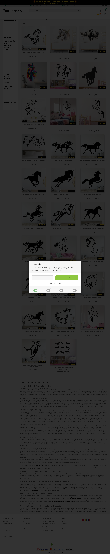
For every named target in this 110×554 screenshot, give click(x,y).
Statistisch (74, 288)
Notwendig (35, 288)
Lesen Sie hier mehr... (60, 270)
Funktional (61, 288)
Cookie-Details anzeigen (55, 283)
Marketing (48, 288)
